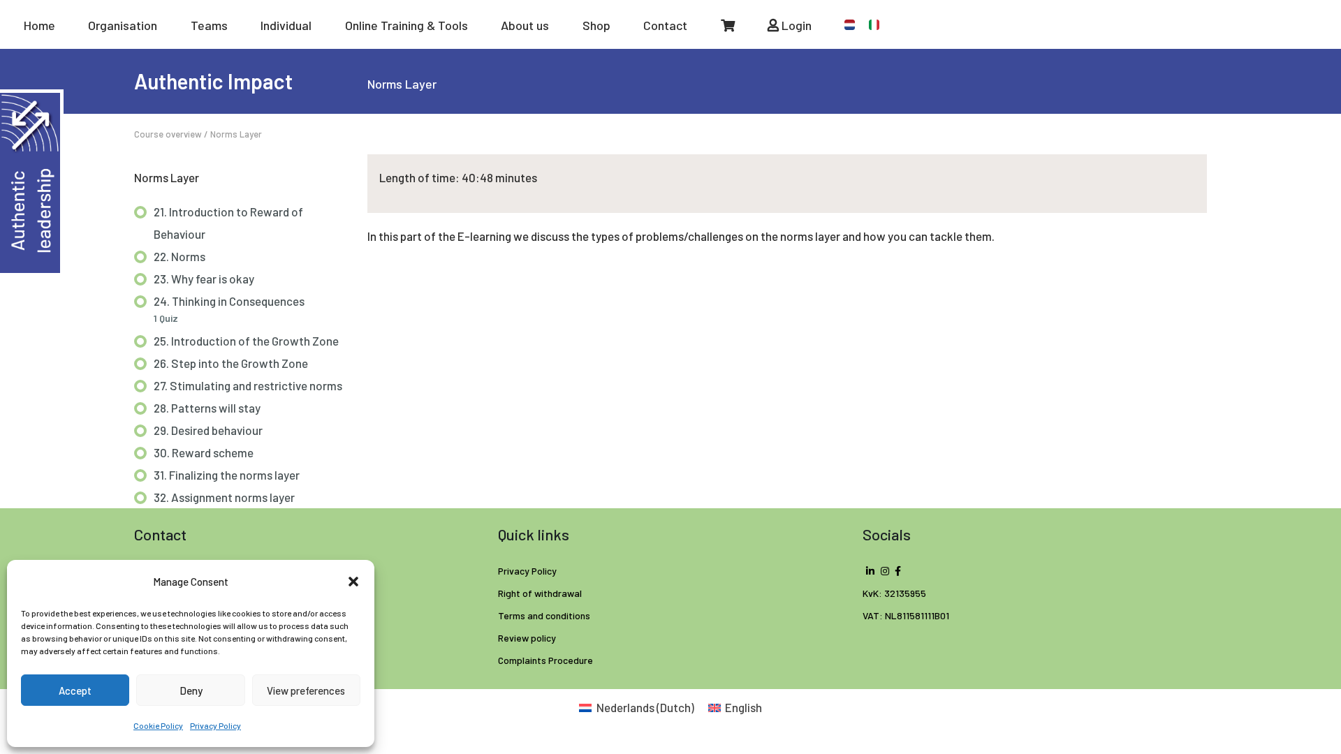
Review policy (527, 638)
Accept (75, 690)
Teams (209, 25)
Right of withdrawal (540, 593)
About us (525, 25)
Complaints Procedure (545, 660)
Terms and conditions (544, 615)
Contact (665, 25)
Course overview (168, 134)
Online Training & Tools (406, 25)
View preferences (306, 690)
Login (795, 25)
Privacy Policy (215, 725)
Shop (596, 25)
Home (39, 25)
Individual (286, 25)
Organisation (122, 25)
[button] (353, 582)
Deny (191, 690)
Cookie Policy (158, 725)
